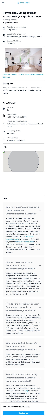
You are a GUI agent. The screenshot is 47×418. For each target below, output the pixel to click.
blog (26, 391)
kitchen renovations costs (24, 242)
